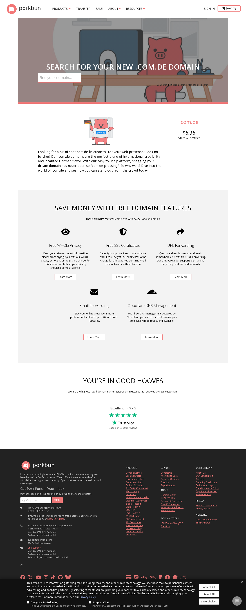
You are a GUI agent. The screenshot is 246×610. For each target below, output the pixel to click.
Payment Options (169, 479)
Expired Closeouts (135, 485)
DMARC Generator (170, 504)
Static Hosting (133, 506)
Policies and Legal (205, 485)
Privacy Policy (88, 597)
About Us (200, 472)
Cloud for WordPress (136, 500)
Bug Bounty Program (206, 491)
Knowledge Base (55, 518)
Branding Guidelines (206, 482)
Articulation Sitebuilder (137, 497)
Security (165, 482)
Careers (200, 479)
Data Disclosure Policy (207, 488)
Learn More (65, 277)
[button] (21, 565)
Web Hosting (132, 491)
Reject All (209, 594)
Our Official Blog (204, 475)
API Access (131, 534)
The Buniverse (203, 522)
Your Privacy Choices (206, 505)
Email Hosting (133, 512)
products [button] (60, 9)
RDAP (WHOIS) (168, 498)
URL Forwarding (134, 528)
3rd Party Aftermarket (137, 488)
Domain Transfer (134, 531)
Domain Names (134, 472)
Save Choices (209, 601)
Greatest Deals (133, 475)
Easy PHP (130, 509)
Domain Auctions (134, 482)
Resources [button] (134, 9)
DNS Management (135, 519)
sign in (209, 9)
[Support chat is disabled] (237, 601)
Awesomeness (203, 494)
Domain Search (168, 494)
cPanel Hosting (133, 503)
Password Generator (171, 501)
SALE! (99, 9)
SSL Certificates (133, 522)
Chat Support (34, 547)
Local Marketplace (135, 479)
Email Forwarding (134, 525)
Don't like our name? (206, 519)
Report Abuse (168, 485)
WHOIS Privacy (133, 516)
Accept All (209, 587)
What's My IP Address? (172, 507)
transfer (83, 9)
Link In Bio (131, 494)
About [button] (113, 9)
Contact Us (166, 472)
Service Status (168, 510)
